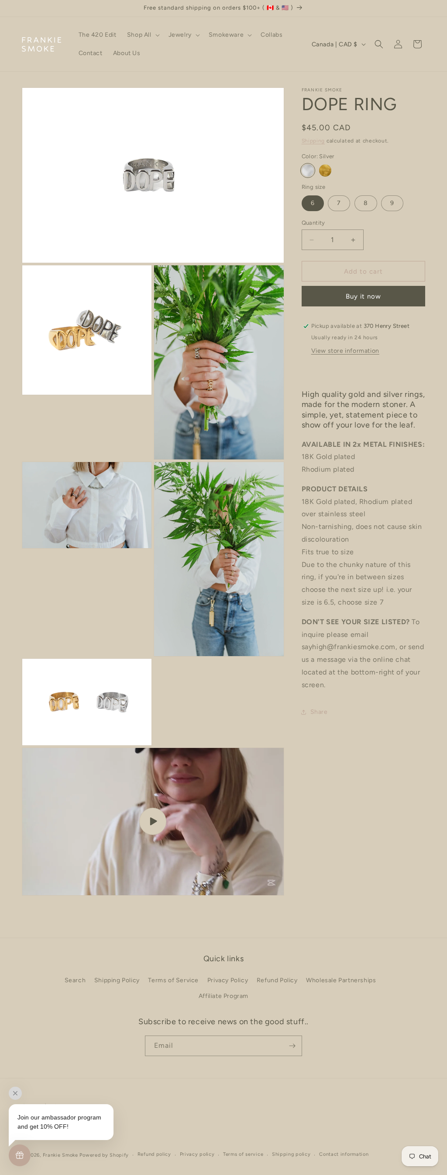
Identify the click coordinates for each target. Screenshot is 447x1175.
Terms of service (243, 1154)
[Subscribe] (292, 1046)
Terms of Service (173, 980)
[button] (142, 35)
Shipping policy (291, 1154)
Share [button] (319, 712)
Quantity (313, 222)
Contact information (343, 1154)
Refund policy (154, 1154)
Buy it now (363, 296)
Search (75, 980)
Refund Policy (277, 980)
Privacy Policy (227, 980)
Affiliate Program (223, 996)
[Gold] (325, 170)
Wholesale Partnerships (341, 980)
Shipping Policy (117, 980)
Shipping (313, 141)
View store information (345, 351)
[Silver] (308, 170)
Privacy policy (197, 1154)
